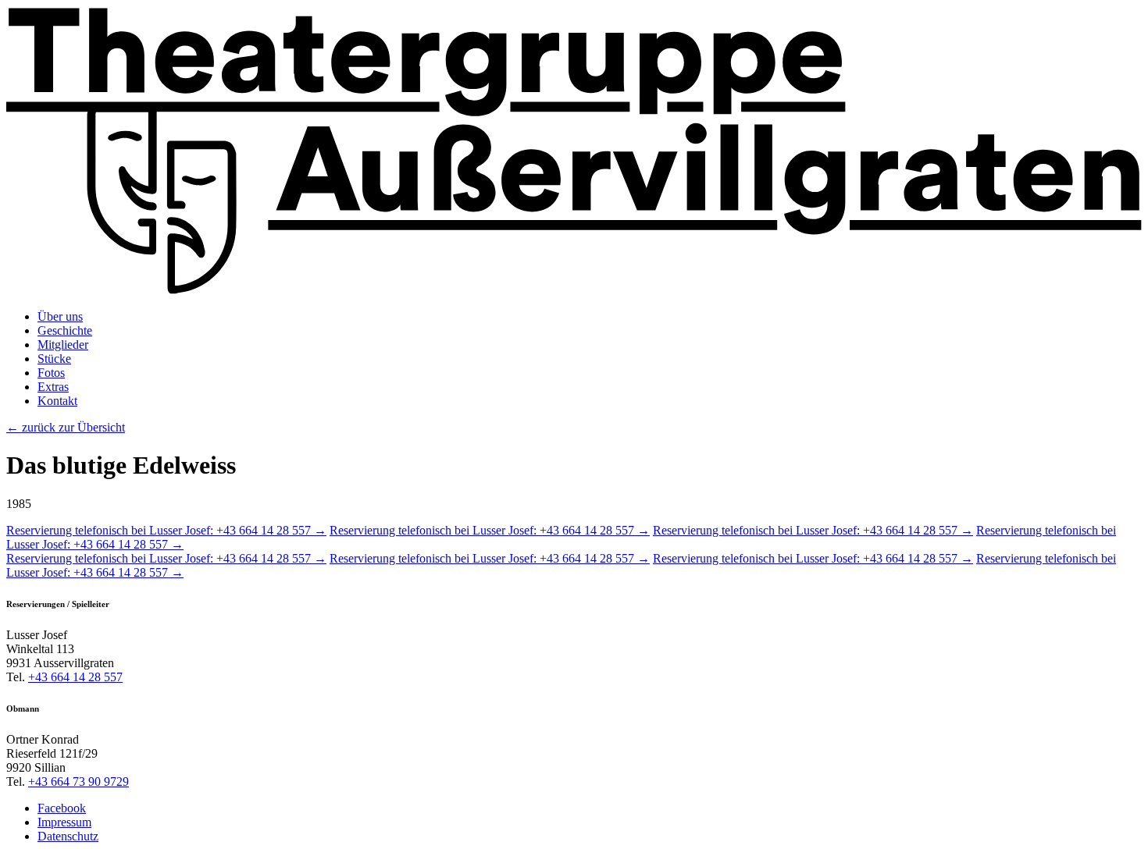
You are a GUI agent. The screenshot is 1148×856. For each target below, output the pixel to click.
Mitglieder (62, 344)
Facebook (61, 808)
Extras (53, 386)
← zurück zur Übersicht (65, 427)
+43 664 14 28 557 (75, 677)
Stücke (54, 358)
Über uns (60, 316)
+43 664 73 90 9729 (78, 781)
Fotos (51, 372)
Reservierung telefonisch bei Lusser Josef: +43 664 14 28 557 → (166, 530)
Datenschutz (67, 836)
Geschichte (64, 330)
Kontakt (57, 400)
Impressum (64, 822)
